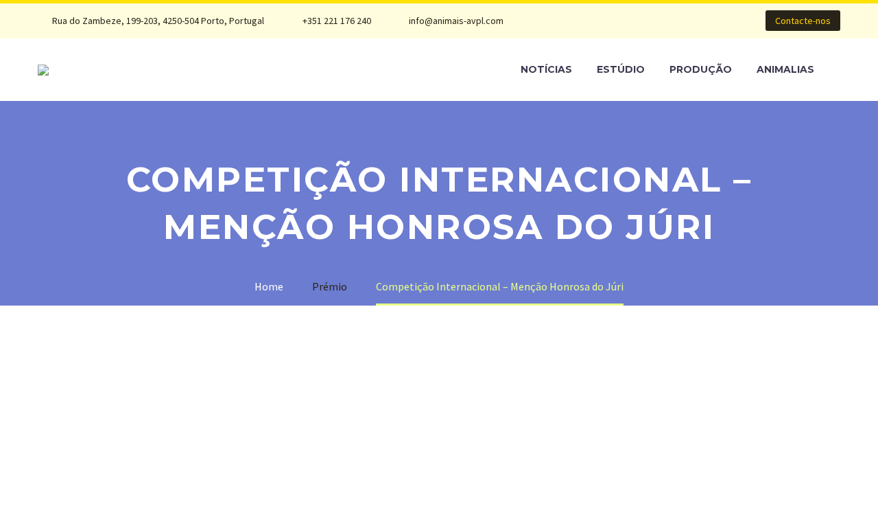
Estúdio (621, 69)
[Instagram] (609, 20)
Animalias (785, 69)
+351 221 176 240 (336, 20)
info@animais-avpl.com (456, 20)
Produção (700, 69)
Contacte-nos (803, 20)
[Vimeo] (629, 20)
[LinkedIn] (588, 20)
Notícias (546, 69)
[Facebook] (568, 20)
